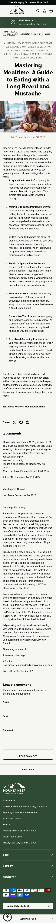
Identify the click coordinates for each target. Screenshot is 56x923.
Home (5, 32)
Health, (45, 50)
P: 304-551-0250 (12, 818)
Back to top (28, 769)
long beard (22, 158)
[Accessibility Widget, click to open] (7, 917)
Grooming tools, (31, 50)
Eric (20, 148)
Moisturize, (19, 58)
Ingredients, (10, 54)
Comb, (40, 47)
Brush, (33, 47)
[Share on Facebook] (21, 422)
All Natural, (10, 43)
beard (37, 228)
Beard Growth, (20, 47)
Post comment (28, 756)
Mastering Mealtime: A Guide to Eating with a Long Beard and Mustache (26, 35)
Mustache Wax (34, 58)
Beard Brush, (25, 43)
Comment (8, 730)
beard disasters (17, 270)
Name (6, 702)
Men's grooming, (44, 54)
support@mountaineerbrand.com (20, 812)
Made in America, (26, 54)
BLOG (13, 32)
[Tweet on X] (14, 422)
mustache (38, 158)
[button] (51, 11)
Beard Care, (39, 43)
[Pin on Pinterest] (27, 422)
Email (6, 716)
